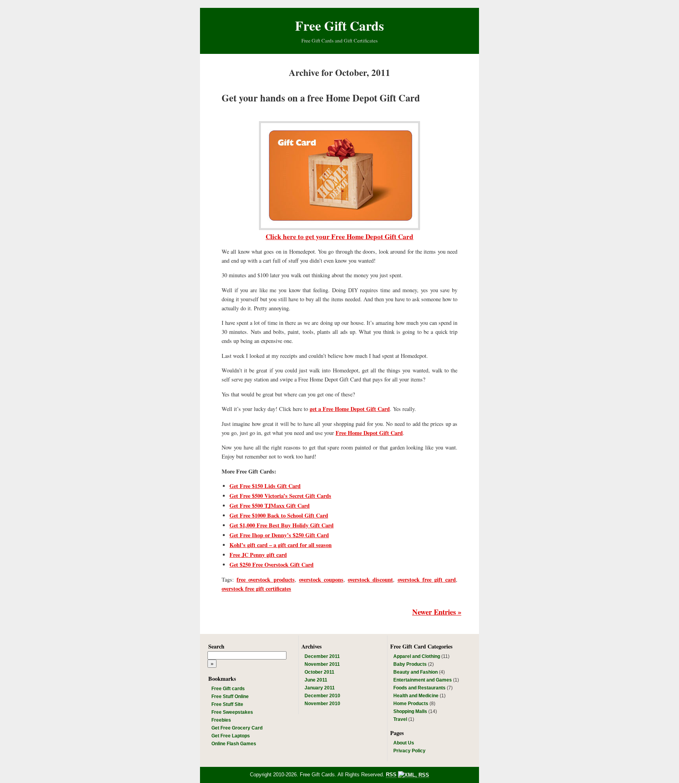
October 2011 (319, 672)
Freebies (221, 720)
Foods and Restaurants (419, 688)
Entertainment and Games (422, 680)
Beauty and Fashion (415, 672)
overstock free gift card (427, 579)
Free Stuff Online (230, 696)
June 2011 (316, 680)
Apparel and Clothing (416, 656)
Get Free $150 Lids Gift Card (265, 486)
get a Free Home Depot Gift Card (350, 409)
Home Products (410, 703)
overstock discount (370, 579)
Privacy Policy (409, 751)
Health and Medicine (416, 695)
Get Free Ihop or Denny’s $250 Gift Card (279, 535)
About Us (403, 743)
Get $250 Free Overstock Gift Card (271, 564)
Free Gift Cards (339, 25)
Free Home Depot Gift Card (369, 433)
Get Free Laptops (230, 736)
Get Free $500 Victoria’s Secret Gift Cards (280, 496)
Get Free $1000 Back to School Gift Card (278, 515)
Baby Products (410, 664)
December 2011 (322, 656)
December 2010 (322, 695)
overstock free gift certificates (256, 588)
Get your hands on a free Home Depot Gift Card (321, 98)
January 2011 (320, 688)
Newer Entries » (436, 611)
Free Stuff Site (227, 704)
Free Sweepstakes (232, 712)
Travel (400, 719)
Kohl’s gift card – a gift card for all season (280, 545)
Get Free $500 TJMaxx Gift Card (269, 505)
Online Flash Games (233, 743)
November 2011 (322, 664)
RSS (391, 774)
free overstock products (265, 579)
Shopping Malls (410, 711)
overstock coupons (321, 579)
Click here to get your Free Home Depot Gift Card (339, 236)
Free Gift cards (228, 688)
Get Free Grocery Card (236, 728)
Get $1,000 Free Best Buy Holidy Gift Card (281, 525)
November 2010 (322, 703)
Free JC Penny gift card (258, 555)
